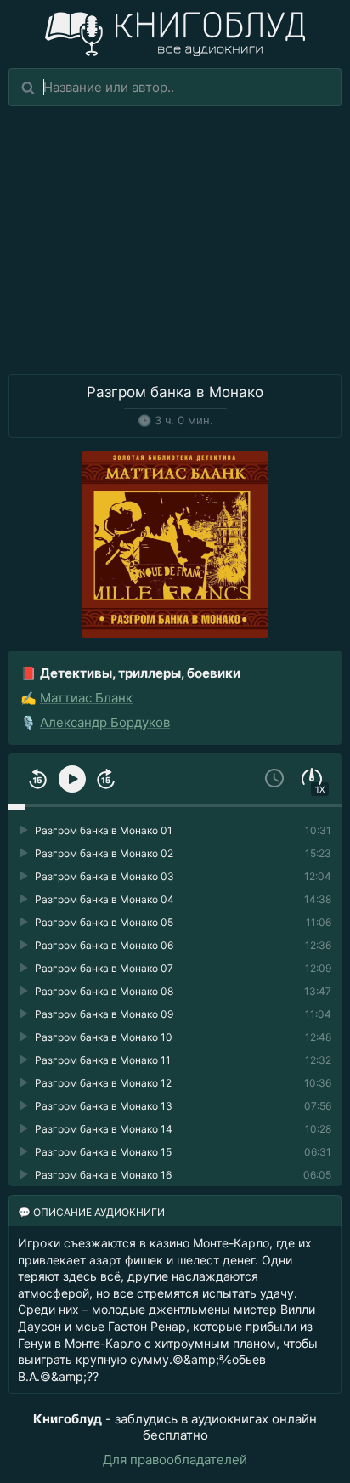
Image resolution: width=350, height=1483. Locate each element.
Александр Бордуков (105, 722)
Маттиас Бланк (86, 698)
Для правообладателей (175, 1460)
